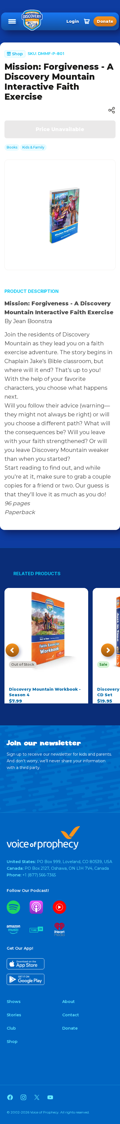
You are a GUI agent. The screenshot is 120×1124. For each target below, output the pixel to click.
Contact (70, 1014)
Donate (70, 1028)
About (68, 1001)
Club (11, 1028)
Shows (14, 1001)
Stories (14, 1014)
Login (72, 21)
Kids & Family (33, 147)
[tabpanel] (60, 215)
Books (12, 147)
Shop (12, 1041)
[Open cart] (86, 21)
